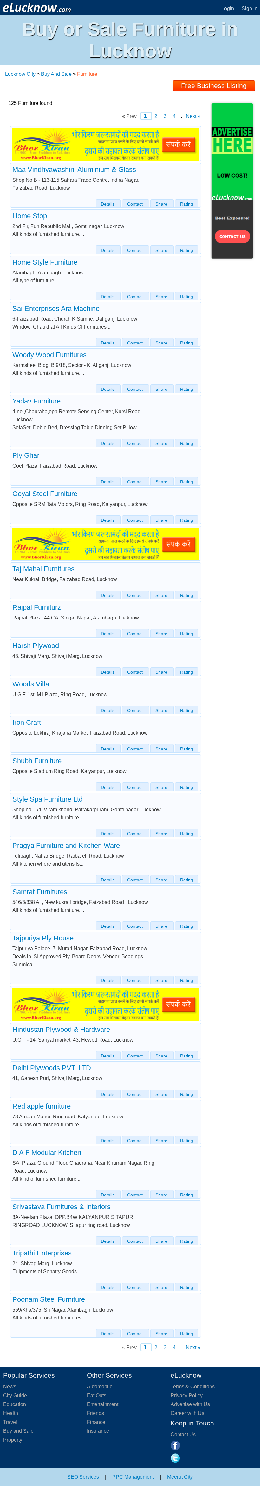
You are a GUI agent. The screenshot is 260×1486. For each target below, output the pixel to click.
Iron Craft (26, 722)
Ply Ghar (25, 455)
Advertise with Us (190, 1404)
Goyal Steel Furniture (44, 494)
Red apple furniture (41, 1106)
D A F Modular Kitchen (46, 1152)
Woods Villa (30, 684)
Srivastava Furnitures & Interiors (61, 1207)
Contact (135, 203)
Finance (96, 1422)
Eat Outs (96, 1395)
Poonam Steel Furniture (48, 1299)
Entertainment (102, 1404)
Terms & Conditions (193, 1386)
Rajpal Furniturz (36, 607)
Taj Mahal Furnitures (43, 569)
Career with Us (187, 1413)
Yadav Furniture (36, 401)
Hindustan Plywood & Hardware (61, 1029)
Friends (95, 1413)
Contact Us (183, 1434)
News (9, 1386)
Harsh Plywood (35, 646)
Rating (186, 203)
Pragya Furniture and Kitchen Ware (66, 845)
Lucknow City (20, 74)
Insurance (98, 1431)
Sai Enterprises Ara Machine (56, 308)
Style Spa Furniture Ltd (47, 799)
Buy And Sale (56, 74)
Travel (10, 1422)
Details (108, 203)
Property (12, 1440)
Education (14, 1404)
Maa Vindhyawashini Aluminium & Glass (74, 169)
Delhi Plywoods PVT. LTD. (52, 1068)
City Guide (15, 1395)
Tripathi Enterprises (42, 1253)
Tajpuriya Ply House (43, 938)
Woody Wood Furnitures (49, 355)
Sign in (249, 8)
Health (10, 1413)
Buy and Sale (18, 1431)
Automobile (100, 1386)
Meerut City (180, 1477)
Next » (192, 116)
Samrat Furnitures (39, 892)
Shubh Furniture (37, 761)
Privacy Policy (187, 1395)
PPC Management (133, 1477)
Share (162, 203)
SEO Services (83, 1477)
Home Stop (29, 216)
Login (227, 8)
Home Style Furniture (44, 262)
